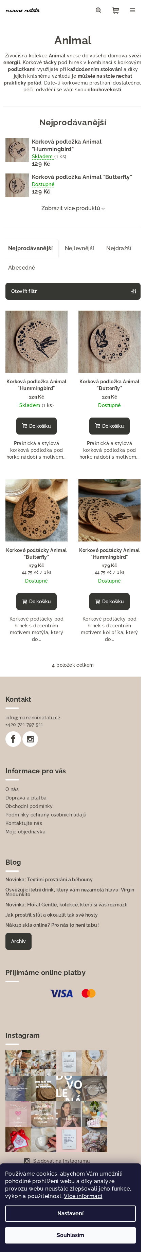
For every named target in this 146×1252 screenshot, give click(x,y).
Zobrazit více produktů (70, 208)
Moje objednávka (25, 831)
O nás (12, 789)
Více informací (83, 1196)
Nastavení (70, 1213)
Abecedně (21, 267)
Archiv (18, 941)
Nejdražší (118, 248)
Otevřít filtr (24, 291)
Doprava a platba (26, 797)
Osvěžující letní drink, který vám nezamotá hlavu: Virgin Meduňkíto (69, 892)
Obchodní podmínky (29, 806)
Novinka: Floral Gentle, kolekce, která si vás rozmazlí (66, 904)
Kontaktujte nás (23, 823)
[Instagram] (30, 739)
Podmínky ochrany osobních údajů (45, 814)
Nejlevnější (79, 248)
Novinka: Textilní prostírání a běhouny (49, 879)
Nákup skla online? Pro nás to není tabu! (52, 925)
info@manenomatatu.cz (32, 717)
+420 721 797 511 (24, 724)
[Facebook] (13, 739)
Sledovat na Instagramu (61, 1161)
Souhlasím (70, 1235)
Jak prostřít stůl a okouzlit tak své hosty (51, 915)
